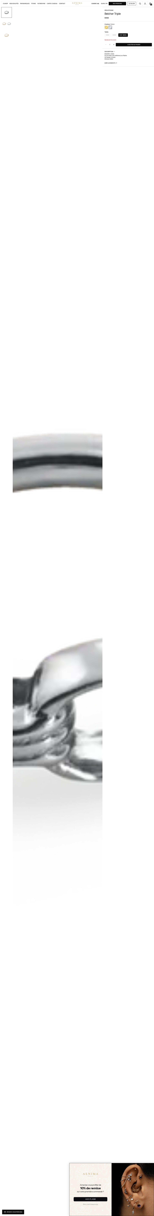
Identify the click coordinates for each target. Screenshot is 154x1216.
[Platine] (110, 27)
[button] (139, 3)
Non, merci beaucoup (90, 1204)
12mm (115, 35)
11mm (108, 35)
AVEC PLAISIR (90, 1199)
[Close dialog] (51, 1166)
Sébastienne (109, 10)
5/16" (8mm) (123, 35)
